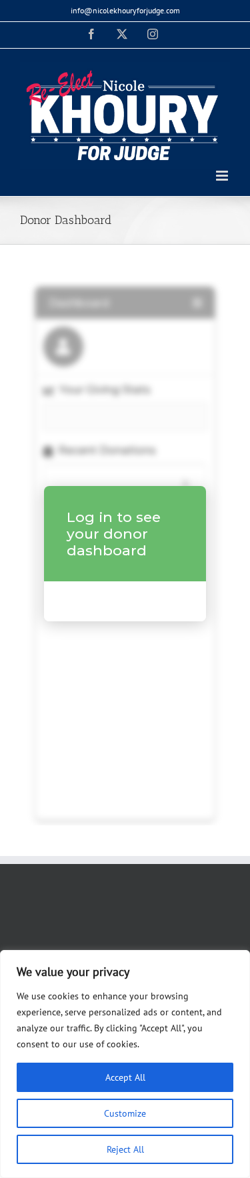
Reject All (125, 1149)
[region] (125, 1064)
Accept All (125, 1077)
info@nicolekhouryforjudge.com (125, 10)
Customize (125, 1113)
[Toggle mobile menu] (223, 176)
